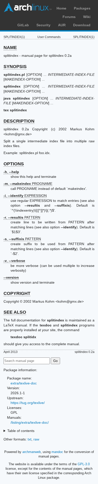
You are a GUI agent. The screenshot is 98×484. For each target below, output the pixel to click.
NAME (10, 47)
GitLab (23, 25)
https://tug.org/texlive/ (28, 403)
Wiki (86, 17)
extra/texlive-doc (24, 383)
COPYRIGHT (17, 293)
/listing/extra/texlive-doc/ (30, 422)
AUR (62, 25)
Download (81, 25)
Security (43, 25)
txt (29, 439)
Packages (82, 8)
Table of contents (20, 431)
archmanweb (31, 452)
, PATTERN (22, 217)
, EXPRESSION (25, 196)
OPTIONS (14, 163)
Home (61, 8)
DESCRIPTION (19, 121)
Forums (69, 17)
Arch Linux (28, 8)
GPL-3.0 (84, 464)
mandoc (57, 452)
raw (36, 439)
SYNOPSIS (15, 66)
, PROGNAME (28, 184)
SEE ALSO (15, 312)
